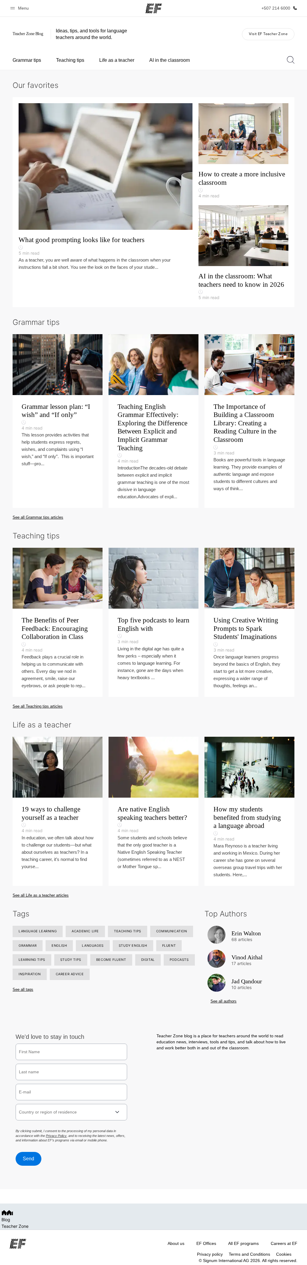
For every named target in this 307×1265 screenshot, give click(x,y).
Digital (148, 960)
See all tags (23, 989)
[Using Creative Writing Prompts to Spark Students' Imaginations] (249, 622)
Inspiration (30, 974)
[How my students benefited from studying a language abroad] (249, 811)
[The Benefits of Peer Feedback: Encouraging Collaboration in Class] (58, 622)
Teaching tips (70, 60)
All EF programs (243, 1243)
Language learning (38, 931)
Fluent (169, 945)
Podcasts (179, 960)
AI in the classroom (169, 60)
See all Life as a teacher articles (41, 895)
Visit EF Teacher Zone (268, 33)
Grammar (28, 945)
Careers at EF (284, 1243)
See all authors (223, 1001)
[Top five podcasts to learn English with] (153, 622)
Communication (171, 931)
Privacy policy (210, 1254)
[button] (20, 8)
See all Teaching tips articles (38, 706)
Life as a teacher (116, 60)
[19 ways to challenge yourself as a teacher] (58, 811)
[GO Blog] (29, 34)
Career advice (70, 974)
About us (176, 1243)
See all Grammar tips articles (38, 517)
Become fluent (111, 960)
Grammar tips (27, 60)
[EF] (153, 8)
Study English (133, 945)
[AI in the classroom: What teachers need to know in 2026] (243, 253)
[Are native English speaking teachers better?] (153, 811)
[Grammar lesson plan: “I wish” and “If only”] (58, 421)
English (59, 945)
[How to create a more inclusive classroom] (243, 154)
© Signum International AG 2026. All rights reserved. (248, 1260)
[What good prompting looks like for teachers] (108, 187)
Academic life (85, 931)
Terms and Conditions (249, 1254)
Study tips (70, 960)
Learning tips (32, 960)
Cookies (283, 1254)
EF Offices (206, 1243)
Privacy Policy (56, 1136)
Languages (92, 945)
